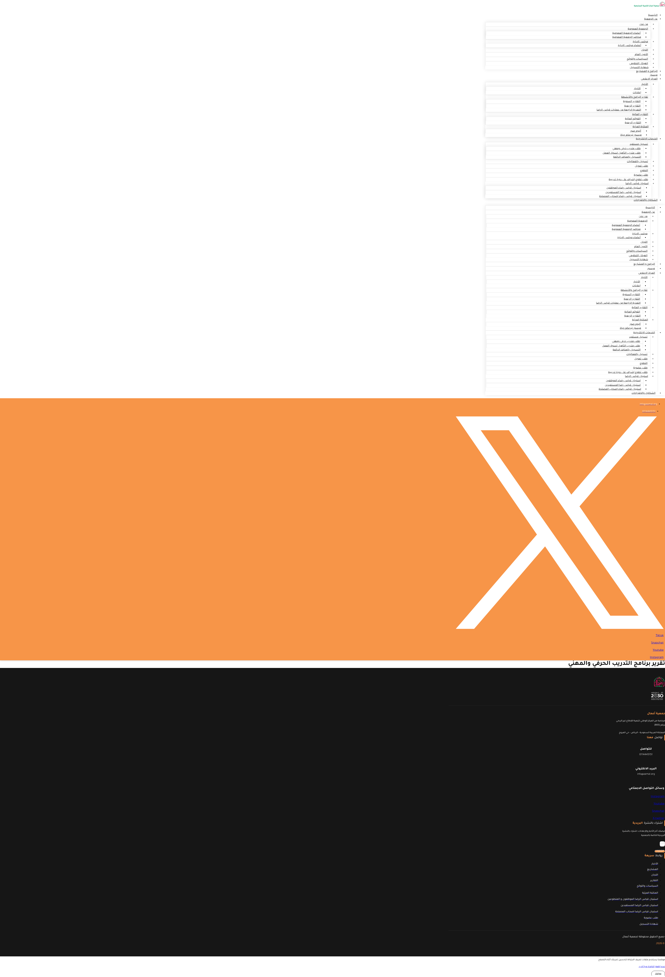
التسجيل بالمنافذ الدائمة (627, 157)
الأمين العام (641, 54)
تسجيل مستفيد (639, 144)
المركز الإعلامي (649, 79)
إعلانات (637, 92)
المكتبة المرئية (641, 127)
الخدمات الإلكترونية (647, 139)
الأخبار (644, 84)
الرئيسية (650, 207)
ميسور (651, 268)
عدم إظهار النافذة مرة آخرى (652, 967)
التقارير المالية (640, 114)
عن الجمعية (651, 19)
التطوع (644, 170)
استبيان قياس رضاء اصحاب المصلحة (620, 196)
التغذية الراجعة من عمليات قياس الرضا (619, 110)
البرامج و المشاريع (647, 71)
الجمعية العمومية (638, 29)
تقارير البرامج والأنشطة (634, 97)
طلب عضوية (641, 175)
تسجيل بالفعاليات (637, 161)
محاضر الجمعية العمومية (626, 37)
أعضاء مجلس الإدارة (629, 45)
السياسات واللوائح (637, 59)
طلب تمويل (641, 166)
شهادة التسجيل (638, 259)
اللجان (644, 50)
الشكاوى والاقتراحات (646, 200)
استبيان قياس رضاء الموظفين (623, 188)
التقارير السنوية (632, 101)
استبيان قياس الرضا (637, 183)
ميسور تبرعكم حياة (631, 135)
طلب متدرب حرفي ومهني (627, 148)
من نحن (643, 24)
